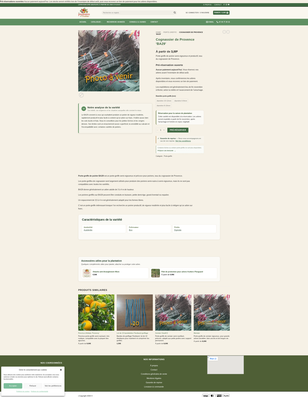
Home (158, 32)
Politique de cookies (23, 391)
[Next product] (224, 32)
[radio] (164, 101)
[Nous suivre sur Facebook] (224, 5)
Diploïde (177, 230)
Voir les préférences (53, 386)
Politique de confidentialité (39, 391)
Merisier (197, 333)
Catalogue (96, 22)
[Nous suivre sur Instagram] (226, 5)
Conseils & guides (137, 22)
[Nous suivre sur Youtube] (228, 5)
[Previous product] (228, 32)
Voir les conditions (183, 141)
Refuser (32, 386)
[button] (61, 370)
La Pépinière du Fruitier (102, 396)
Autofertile (88, 230)
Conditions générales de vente (154, 374)
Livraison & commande (154, 387)
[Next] (87, 93)
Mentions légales (154, 378)
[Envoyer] (175, 13)
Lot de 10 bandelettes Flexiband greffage (132, 333)
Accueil (83, 22)
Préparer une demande (167, 151)
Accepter (13, 386)
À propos (154, 366)
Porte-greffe (170, 32)
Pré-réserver (178, 130)
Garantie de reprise (154, 382)
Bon (130, 230)
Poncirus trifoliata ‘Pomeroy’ (88, 333)
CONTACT (217, 5)
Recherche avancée (116, 22)
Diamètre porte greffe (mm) (166, 96)
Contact (154, 22)
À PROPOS (207, 5)
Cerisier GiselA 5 (161, 333)
